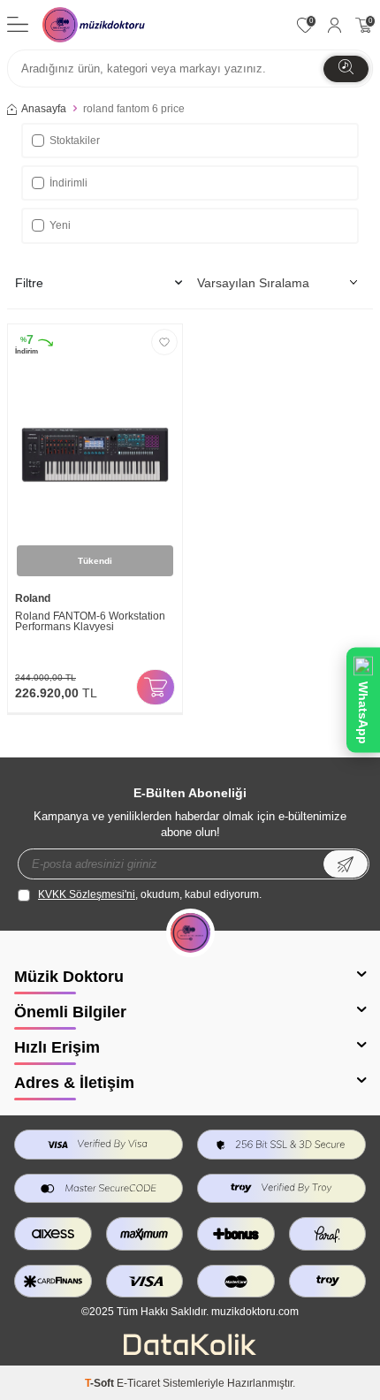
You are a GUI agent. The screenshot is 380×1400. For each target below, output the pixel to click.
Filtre (29, 283)
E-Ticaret (138, 1383)
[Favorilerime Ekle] (164, 342)
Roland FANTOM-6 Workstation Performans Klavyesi (90, 622)
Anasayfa (43, 109)
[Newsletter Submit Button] (345, 864)
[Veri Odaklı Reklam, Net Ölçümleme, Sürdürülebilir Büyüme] (190, 1351)
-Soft (101, 1383)
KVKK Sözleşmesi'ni (86, 894)
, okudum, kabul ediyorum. (150, 894)
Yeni (60, 225)
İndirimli (68, 183)
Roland (32, 598)
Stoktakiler (74, 140)
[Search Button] (346, 69)
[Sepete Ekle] (155, 687)
